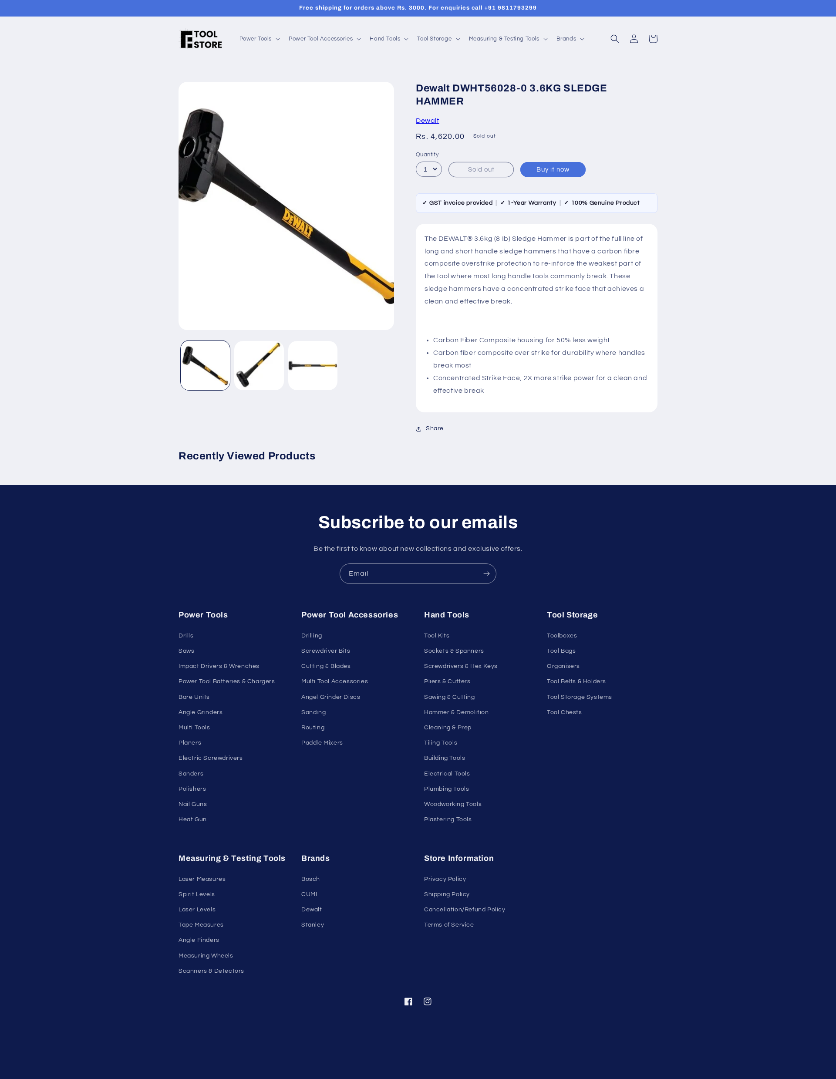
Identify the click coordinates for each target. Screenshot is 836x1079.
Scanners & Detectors (211, 971)
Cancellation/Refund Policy (465, 910)
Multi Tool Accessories (334, 681)
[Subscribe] (486, 573)
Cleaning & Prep (448, 728)
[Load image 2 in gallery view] (258, 365)
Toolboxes (562, 636)
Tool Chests (564, 712)
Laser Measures (202, 879)
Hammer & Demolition (456, 712)
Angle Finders (199, 940)
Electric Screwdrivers (211, 758)
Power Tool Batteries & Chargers (227, 681)
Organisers (563, 666)
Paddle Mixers (322, 743)
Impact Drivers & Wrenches (219, 666)
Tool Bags (561, 651)
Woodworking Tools (453, 804)
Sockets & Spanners (454, 651)
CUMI (309, 894)
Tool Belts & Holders (576, 681)
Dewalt (427, 120)
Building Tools (444, 758)
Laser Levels (197, 910)
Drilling (311, 636)
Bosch (310, 879)
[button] (259, 39)
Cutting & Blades (326, 666)
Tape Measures (201, 925)
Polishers (192, 789)
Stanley (312, 925)
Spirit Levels (197, 894)
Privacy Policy (445, 879)
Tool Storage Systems (579, 697)
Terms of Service (449, 925)
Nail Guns (193, 804)
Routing (312, 728)
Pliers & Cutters (447, 681)
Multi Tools (194, 728)
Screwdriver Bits (326, 651)
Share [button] (435, 428)
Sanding (313, 712)
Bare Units (194, 697)
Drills (186, 636)
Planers (190, 743)
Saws (186, 651)
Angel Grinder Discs (330, 697)
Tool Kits (436, 636)
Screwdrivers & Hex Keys (461, 666)
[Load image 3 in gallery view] (312, 365)
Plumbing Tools (446, 789)
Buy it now (553, 169)
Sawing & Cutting (449, 697)
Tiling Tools (440, 743)
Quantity (427, 155)
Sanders (191, 774)
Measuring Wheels (206, 956)
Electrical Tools (447, 774)
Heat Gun (193, 819)
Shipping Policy (447, 894)
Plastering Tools (448, 819)
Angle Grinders (200, 712)
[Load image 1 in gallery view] (205, 365)
